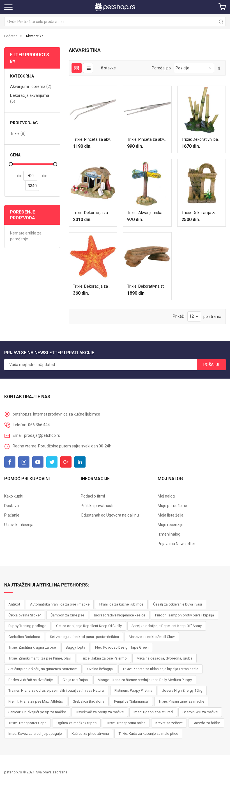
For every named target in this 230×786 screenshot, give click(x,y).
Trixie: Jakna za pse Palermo (104, 658)
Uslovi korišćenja (18, 524)
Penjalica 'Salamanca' (131, 701)
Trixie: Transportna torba (126, 723)
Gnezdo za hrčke (206, 723)
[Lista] (88, 68)
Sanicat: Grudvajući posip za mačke (37, 712)
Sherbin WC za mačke (200, 712)
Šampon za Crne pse (67, 615)
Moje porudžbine (172, 505)
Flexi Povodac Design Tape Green (122, 647)
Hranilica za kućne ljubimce (121, 604)
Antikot (14, 604)
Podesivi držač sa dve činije (30, 680)
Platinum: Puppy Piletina (133, 690)
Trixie (18, 133)
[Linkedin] (80, 462)
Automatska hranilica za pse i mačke (59, 604)
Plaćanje (11, 515)
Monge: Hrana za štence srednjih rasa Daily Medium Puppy (145, 680)
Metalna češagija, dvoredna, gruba (164, 658)
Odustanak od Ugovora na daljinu (110, 515)
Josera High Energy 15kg (182, 690)
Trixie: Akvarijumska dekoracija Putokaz (162, 212)
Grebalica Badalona (24, 637)
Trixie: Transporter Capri (27, 723)
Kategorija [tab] (22, 76)
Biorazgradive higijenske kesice (119, 615)
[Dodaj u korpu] (82, 155)
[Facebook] (9, 462)
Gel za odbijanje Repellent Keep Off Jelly (89, 626)
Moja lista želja (170, 515)
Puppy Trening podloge (27, 626)
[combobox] (115, 21)
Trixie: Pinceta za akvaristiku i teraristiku (162, 139)
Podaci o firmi (93, 496)
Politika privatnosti (97, 505)
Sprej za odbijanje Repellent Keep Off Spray (167, 626)
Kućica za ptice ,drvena (90, 733)
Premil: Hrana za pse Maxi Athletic (35, 701)
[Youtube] (37, 462)
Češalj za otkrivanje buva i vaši (177, 604)
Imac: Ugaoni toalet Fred (153, 712)
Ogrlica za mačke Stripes (76, 723)
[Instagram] (23, 462)
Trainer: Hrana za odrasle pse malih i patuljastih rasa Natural (56, 690)
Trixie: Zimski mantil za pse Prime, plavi (39, 658)
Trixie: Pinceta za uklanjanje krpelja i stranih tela (160, 669)
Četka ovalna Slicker (24, 615)
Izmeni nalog (169, 534)
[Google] (66, 462)
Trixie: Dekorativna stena (149, 286)
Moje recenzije (170, 524)
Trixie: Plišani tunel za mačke (181, 701)
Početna (10, 36)
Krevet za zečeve (169, 723)
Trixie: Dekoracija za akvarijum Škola (105, 212)
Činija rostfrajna (75, 680)
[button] (93, 155)
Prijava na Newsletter (176, 543)
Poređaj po (161, 68)
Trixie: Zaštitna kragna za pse (32, 647)
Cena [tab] (15, 155)
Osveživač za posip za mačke (100, 712)
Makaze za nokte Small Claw (152, 637)
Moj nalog (166, 496)
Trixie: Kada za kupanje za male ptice (148, 733)
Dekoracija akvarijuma (29, 98)
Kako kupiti (13, 496)
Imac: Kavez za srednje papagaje (35, 733)
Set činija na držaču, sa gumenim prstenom (42, 669)
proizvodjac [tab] (24, 123)
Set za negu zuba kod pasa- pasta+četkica (84, 637)
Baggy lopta (75, 647)
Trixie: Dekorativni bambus (204, 139)
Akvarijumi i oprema (30, 86)
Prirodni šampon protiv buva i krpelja (184, 615)
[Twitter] (52, 462)
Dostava (11, 505)
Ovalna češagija (100, 669)
